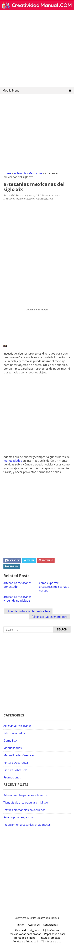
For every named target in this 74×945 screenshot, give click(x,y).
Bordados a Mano (24, 937)
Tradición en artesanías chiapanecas (27, 825)
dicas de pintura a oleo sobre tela (28, 611)
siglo (51, 198)
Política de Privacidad (25, 941)
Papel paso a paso (55, 934)
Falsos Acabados (14, 733)
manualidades (12, 461)
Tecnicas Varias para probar (24, 934)
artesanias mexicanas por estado (17, 585)
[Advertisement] (37, 50)
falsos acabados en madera (49, 617)
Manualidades (12, 748)
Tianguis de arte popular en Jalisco (25, 802)
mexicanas (41, 198)
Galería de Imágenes (27, 930)
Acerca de (34, 924)
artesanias (29, 198)
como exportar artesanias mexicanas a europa (54, 586)
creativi (10, 195)
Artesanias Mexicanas (28, 173)
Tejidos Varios (51, 930)
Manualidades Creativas (18, 755)
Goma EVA (10, 740)
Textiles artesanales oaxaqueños (24, 810)
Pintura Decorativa (15, 763)
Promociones (12, 777)
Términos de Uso (51, 941)
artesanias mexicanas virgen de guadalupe (17, 598)
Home (7, 173)
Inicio (20, 924)
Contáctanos (50, 924)
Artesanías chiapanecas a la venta (25, 795)
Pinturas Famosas (49, 937)
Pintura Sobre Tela (15, 770)
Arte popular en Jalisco (18, 817)
